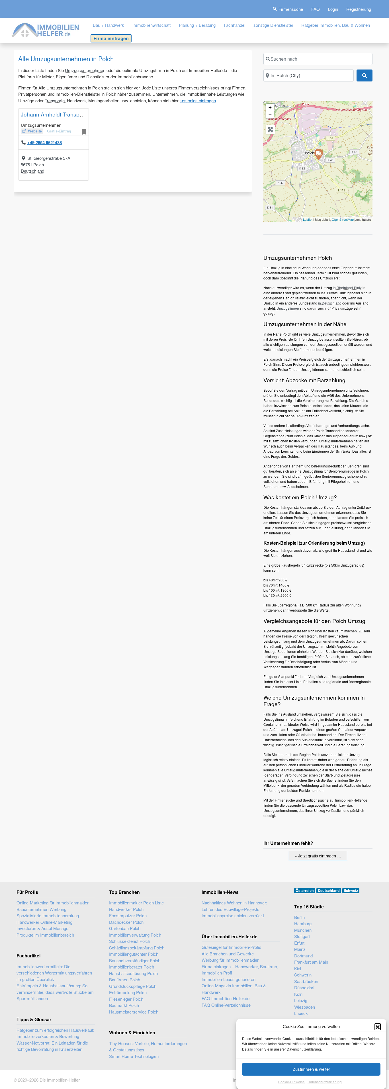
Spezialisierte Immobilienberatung (48, 915)
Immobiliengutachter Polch (133, 954)
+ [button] (270, 107)
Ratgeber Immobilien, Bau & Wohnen (335, 25)
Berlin (299, 917)
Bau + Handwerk (108, 25)
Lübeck (301, 1013)
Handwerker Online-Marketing (44, 922)
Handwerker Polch (126, 909)
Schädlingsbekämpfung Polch (136, 948)
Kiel (297, 968)
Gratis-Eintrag (59, 131)
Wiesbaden (304, 1007)
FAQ (315, 9)
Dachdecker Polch (126, 922)
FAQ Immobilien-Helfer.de (225, 998)
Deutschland (32, 171)
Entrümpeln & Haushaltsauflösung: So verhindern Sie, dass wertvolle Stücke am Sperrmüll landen (55, 991)
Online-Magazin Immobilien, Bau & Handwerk (234, 988)
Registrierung (358, 9)
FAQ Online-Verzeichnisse (226, 1005)
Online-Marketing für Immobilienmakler (53, 903)
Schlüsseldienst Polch (129, 941)
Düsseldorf (304, 987)
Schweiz (351, 890)
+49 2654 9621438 (44, 142)
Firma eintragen (111, 38)
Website (35, 131)
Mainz (300, 949)
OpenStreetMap (343, 219)
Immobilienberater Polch (131, 967)
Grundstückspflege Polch (132, 986)
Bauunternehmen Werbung (41, 909)
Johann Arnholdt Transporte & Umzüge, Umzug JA (83, 114)
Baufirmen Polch (124, 979)
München (303, 930)
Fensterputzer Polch (128, 915)
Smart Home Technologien (134, 1056)
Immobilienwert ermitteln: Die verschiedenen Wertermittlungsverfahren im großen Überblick (54, 972)
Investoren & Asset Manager (43, 928)
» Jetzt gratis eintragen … (318, 856)
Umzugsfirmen (288, 308)
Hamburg (303, 923)
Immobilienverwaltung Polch (135, 935)
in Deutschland (329, 303)
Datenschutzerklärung (325, 1081)
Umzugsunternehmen (85, 70)
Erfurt (299, 943)
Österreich (305, 890)
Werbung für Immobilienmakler (230, 960)
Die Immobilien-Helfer (60, 1080)
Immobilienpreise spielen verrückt (233, 915)
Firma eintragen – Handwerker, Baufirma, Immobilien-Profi (240, 969)
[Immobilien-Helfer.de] (45, 29)
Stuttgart (302, 936)
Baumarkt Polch (124, 1005)
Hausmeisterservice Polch (133, 1012)
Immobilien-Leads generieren (228, 979)
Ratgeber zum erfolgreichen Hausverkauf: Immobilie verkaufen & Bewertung (55, 1033)
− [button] (270, 115)
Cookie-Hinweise (291, 1081)
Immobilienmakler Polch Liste (136, 903)
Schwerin (303, 975)
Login (333, 9)
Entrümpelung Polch (128, 992)
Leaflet (307, 219)
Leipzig (300, 1000)
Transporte (55, 100)
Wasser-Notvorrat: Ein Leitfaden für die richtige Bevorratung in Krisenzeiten (52, 1046)
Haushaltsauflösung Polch (133, 973)
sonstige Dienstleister (273, 25)
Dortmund (303, 956)
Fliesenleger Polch (126, 999)
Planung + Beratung (197, 25)
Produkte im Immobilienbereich (45, 935)
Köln (298, 994)
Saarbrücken (306, 981)
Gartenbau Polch (124, 928)
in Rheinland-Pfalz (347, 287)
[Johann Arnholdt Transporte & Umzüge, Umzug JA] (318, 154)
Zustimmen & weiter (311, 1069)
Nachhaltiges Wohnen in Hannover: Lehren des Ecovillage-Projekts (234, 906)
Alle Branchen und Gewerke (228, 954)
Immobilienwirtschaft (151, 25)
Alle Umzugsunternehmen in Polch (66, 58)
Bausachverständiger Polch (134, 960)
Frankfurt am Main (311, 962)
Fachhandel (234, 25)
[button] (377, 1026)
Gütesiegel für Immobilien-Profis (231, 947)
